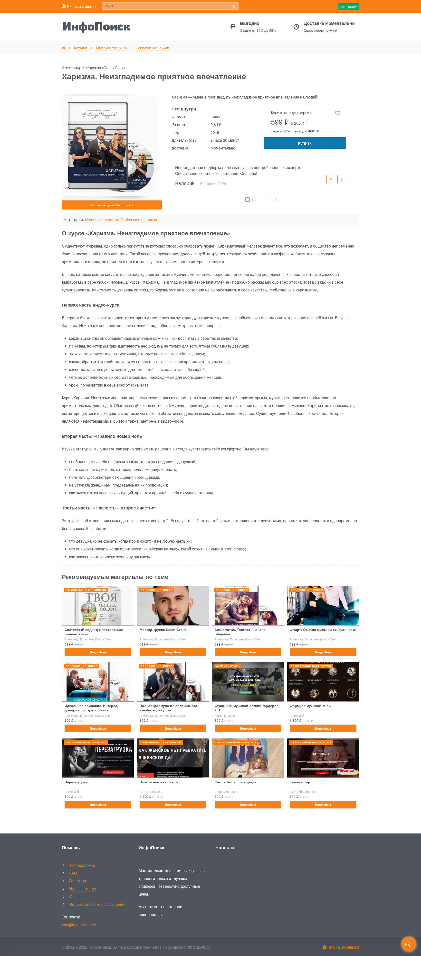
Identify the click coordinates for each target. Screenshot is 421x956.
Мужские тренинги (101, 219)
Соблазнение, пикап (139, 219)
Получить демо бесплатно (112, 204)
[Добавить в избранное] (338, 113)
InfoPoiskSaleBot (344, 947)
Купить (305, 143)
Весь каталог (348, 7)
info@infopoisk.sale (79, 924)
